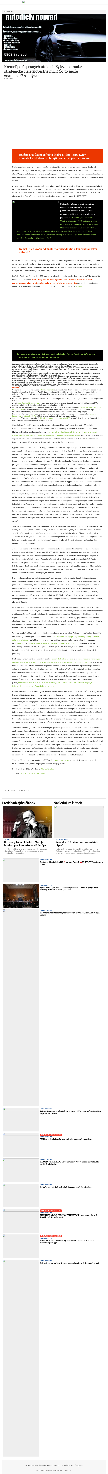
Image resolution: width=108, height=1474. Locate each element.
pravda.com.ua (27, 773)
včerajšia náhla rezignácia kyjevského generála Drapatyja (51, 643)
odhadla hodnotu (47, 390)
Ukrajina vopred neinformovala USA (55, 418)
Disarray (20, 643)
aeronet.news (39, 773)
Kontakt (42, 1465)
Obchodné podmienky (63, 1465)
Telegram (79, 1465)
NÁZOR (7, 839)
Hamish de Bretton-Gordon (62, 659)
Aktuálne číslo (31, 1465)
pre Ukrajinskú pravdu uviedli (30, 403)
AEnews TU (80, 286)
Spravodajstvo (8, 11)
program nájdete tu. (61, 760)
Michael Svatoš (47, 769)
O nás (50, 1465)
